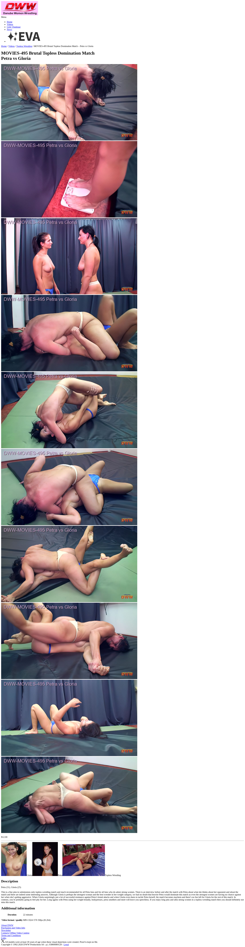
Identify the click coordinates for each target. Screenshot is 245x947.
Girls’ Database (14, 27)
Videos (10, 24)
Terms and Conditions (11, 935)
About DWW (7, 925)
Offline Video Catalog (19, 933)
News (9, 29)
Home (9, 22)
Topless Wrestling (24, 46)
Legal (66, 944)
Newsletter (6, 930)
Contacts (5, 933)
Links (3, 938)
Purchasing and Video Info (13, 928)
